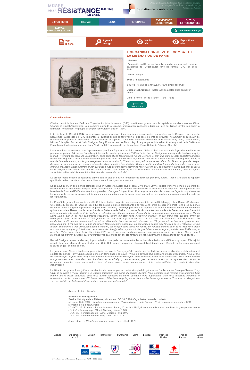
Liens (135, 335)
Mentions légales (163, 336)
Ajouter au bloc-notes (137, 105)
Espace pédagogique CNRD (59, 29)
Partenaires (122, 335)
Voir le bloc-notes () (190, 30)
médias (85, 22)
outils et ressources (190, 21)
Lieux (112, 22)
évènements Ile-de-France (164, 21)
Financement (106, 335)
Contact (91, 335)
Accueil (58, 335)
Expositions (60, 22)
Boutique (147, 335)
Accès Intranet (200, 336)
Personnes (138, 22)
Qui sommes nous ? (75, 336)
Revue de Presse (182, 336)
